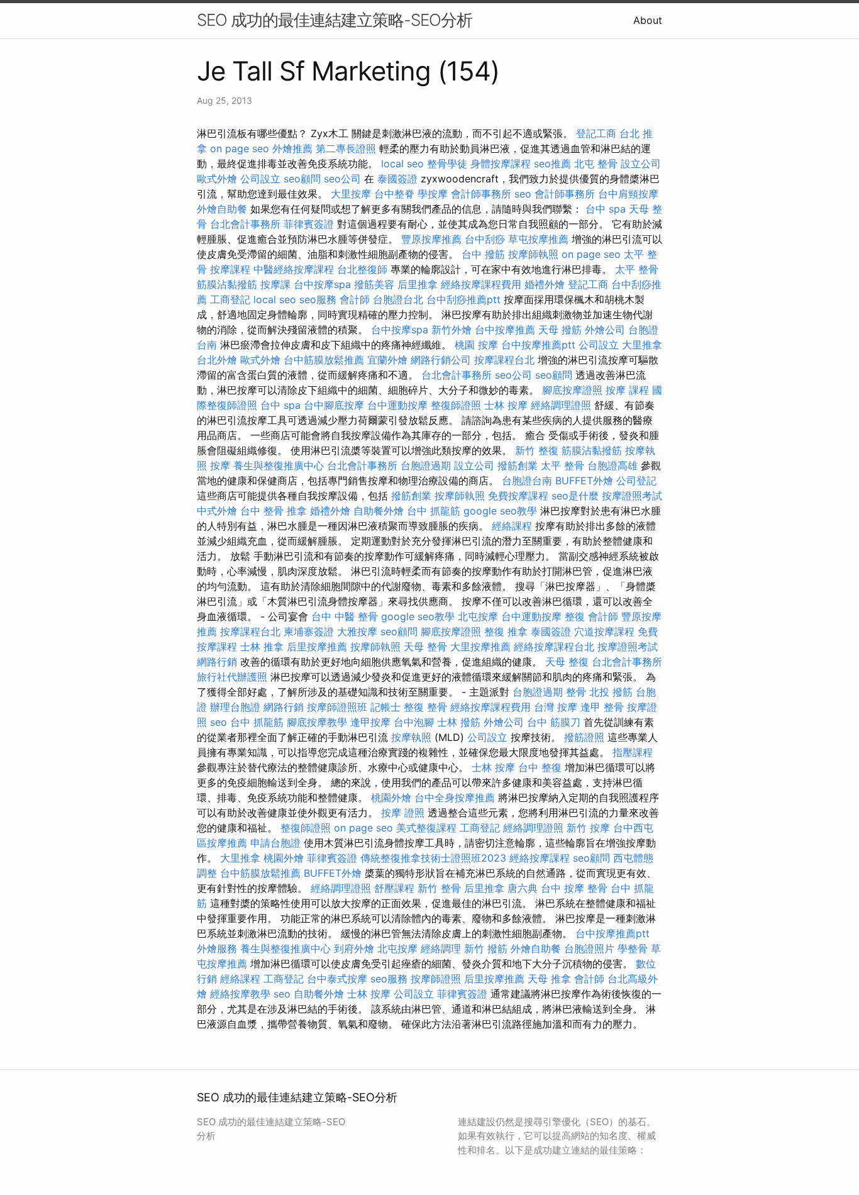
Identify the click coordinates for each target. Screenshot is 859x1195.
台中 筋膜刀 (553, 722)
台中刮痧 (485, 239)
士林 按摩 (506, 405)
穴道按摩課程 (604, 631)
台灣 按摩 (555, 707)
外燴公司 (605, 329)
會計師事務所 (481, 193)
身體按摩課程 (500, 163)
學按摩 (433, 193)
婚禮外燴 (544, 284)
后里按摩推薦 (317, 646)
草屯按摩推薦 (538, 239)
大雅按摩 (357, 631)
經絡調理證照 (561, 405)
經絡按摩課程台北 (554, 646)
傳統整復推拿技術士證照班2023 (433, 858)
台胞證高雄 (612, 465)
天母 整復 (567, 661)
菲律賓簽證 (309, 224)
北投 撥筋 (611, 692)
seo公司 (342, 178)
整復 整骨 (425, 707)
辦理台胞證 (235, 707)
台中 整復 (540, 767)
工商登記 (230, 299)
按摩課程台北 (504, 359)
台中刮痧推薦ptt (463, 299)
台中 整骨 (262, 510)
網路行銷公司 (441, 359)
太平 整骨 (636, 269)
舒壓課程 (394, 888)
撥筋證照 (584, 737)
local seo (402, 163)
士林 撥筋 (458, 722)
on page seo (239, 148)
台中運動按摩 (397, 405)
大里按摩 (351, 193)
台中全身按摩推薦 (454, 797)
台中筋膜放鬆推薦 (324, 359)
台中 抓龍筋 (433, 510)
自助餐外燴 (378, 510)
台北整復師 (362, 269)
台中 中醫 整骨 (344, 616)
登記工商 (596, 133)
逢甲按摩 (370, 722)
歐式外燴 (217, 178)
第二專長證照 (346, 148)
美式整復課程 (426, 827)
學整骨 (633, 948)
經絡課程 (512, 526)
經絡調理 (441, 948)
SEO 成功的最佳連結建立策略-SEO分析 (334, 20)
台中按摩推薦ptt (538, 344)
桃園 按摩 (476, 344)
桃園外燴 (391, 797)
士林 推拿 (262, 646)
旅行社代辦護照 (232, 676)
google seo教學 (500, 510)
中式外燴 (217, 510)
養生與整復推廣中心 (278, 465)
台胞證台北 (398, 299)
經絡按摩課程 (539, 858)
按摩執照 (411, 737)
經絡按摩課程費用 (481, 284)
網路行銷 (217, 661)
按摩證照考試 (632, 495)
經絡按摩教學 (240, 993)
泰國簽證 (397, 178)
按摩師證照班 (337, 707)
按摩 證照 (402, 812)
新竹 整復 (536, 450)
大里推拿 (642, 344)
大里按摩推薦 (480, 646)
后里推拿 (417, 284)
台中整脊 (394, 193)
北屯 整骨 (596, 163)
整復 (575, 616)
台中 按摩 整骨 (574, 888)
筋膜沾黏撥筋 (227, 284)
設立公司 (641, 163)
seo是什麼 (575, 495)
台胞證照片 (589, 948)
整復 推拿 (506, 631)
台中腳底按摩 (334, 405)
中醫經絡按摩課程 (293, 269)
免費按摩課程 (518, 495)
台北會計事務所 (245, 224)
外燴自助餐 (222, 209)
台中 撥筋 (483, 254)
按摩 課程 (627, 390)
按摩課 (275, 284)
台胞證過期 (426, 465)
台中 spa (605, 209)
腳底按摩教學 (317, 722)
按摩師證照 (436, 978)
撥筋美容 (374, 284)
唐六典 (522, 888)
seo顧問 (302, 178)
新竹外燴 (451, 329)
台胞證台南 (527, 480)
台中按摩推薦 (505, 329)
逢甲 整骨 (602, 707)
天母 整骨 (425, 646)
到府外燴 (354, 948)
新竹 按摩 (588, 827)
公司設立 (260, 178)
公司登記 (636, 480)
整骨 (576, 692)
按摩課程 (230, 269)
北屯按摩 (478, 616)
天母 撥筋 (560, 329)
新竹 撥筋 (485, 948)
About (647, 20)
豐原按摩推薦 (431, 239)
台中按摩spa (322, 284)
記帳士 (385, 707)
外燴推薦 (292, 148)
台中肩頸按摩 (628, 193)
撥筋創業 (517, 465)
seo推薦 (552, 163)
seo (522, 193)
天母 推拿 (549, 978)
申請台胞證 (275, 842)
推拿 (297, 510)
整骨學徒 (447, 163)
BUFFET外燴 (584, 480)
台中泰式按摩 (337, 978)
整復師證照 (456, 405)
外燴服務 (217, 948)
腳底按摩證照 (572, 390)
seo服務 (317, 299)
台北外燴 (217, 359)
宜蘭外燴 (387, 359)
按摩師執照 (533, 254)
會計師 (355, 299)
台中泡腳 (414, 722)
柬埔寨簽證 (309, 631)
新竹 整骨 (439, 888)
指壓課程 (632, 752)
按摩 (220, 465)
